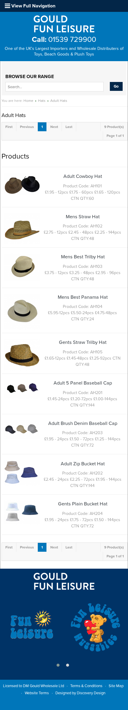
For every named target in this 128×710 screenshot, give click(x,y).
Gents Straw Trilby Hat (83, 342)
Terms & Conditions (86, 686)
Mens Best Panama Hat (83, 297)
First (9, 127)
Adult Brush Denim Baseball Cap (82, 423)
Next (54, 127)
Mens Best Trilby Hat (83, 257)
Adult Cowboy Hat (82, 176)
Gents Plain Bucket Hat (82, 504)
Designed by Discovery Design (80, 693)
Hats (42, 101)
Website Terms (37, 693)
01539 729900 (64, 39)
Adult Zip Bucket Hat (83, 464)
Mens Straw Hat (83, 217)
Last (68, 127)
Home (28, 101)
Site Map (116, 686)
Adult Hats (58, 101)
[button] (58, 665)
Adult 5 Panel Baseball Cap (83, 383)
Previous (27, 127)
